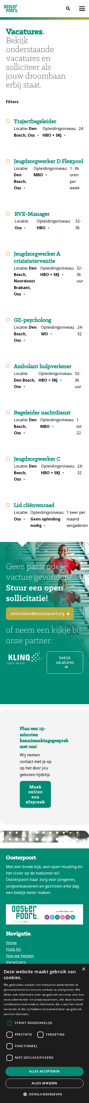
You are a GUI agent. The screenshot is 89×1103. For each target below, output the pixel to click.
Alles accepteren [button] (44, 1071)
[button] (82, 9)
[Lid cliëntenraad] (51, 515)
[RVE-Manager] (49, 221)
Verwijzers (16, 962)
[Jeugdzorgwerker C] (48, 469)
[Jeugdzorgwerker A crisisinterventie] (48, 274)
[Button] (68, 8)
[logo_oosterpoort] (11, 8)
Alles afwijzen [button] (44, 1083)
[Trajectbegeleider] (48, 128)
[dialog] (44, 1033)
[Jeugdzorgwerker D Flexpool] (48, 174)
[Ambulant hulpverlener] (48, 376)
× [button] (83, 969)
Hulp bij (13, 949)
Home (11, 942)
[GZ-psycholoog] (48, 330)
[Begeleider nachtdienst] (48, 422)
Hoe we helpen (20, 955)
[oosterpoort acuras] (44, 914)
